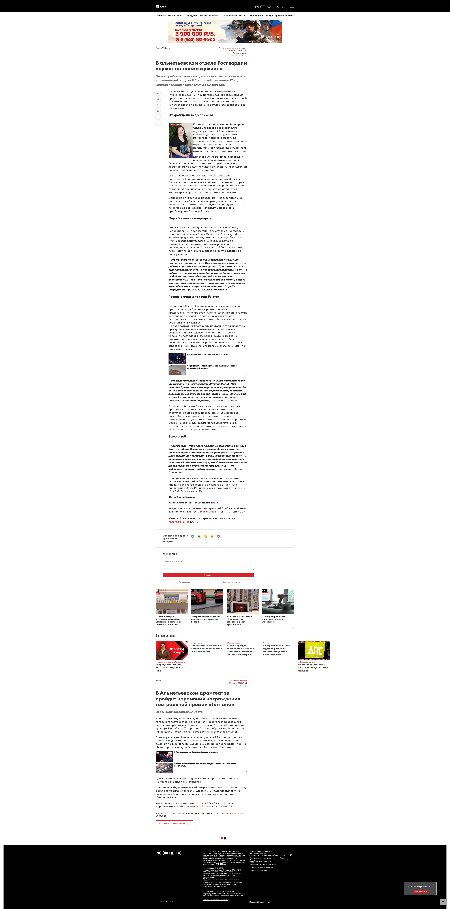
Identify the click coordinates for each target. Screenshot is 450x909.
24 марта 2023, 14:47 (238, 50)
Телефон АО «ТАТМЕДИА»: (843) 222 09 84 (265, 870)
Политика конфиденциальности (215, 900)
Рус (257, 7)
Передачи (191, 15)
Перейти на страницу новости (172, 824)
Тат (269, 7)
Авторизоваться (185, 582)
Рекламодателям (209, 15)
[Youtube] (165, 853)
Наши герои (175, 15)
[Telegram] (158, 99)
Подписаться (420, 891)
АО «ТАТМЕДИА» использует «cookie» (217, 891)
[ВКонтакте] (158, 93)
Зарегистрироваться (231, 582)
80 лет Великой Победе (258, 15)
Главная (161, 15)
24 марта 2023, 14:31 (238, 683)
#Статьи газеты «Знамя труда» (233, 48)
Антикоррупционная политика (261, 867)
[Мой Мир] (158, 116)
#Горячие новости (239, 680)
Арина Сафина (163, 48)
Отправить (208, 575)
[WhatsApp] (158, 110)
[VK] (158, 853)
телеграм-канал (179, 521)
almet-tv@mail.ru (208, 511)
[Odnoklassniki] (171, 853)
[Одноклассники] (158, 104)
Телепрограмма (232, 15)
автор (158, 680)
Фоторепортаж (284, 15)
